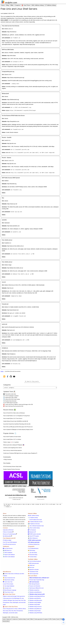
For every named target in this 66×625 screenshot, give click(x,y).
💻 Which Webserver (33, 538)
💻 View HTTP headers (33, 536)
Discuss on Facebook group (9, 534)
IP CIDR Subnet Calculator (11, 402)
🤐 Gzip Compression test (9, 577)
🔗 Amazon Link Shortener (34, 586)
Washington (15, 602)
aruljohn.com (11, 2)
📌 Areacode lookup (32, 554)
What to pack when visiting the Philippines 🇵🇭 (13, 444)
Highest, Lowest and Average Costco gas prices (14, 596)
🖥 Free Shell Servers (7, 548)
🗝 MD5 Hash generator (33, 563)
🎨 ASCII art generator (33, 573)
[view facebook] (8, 377)
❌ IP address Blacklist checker (35, 521)
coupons (46, 619)
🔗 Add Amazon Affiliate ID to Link (36, 588)
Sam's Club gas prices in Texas (10, 608)
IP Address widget (7, 540)
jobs (58, 619)
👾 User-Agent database (8, 586)
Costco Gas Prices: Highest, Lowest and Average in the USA (19, 404)
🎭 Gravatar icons (7, 588)
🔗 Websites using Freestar (34, 610)
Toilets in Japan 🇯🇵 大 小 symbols (11, 442)
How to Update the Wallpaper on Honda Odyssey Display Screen (18, 429)
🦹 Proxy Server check (8, 592)
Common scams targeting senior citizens (12, 447)
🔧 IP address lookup (33, 517)
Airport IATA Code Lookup (11, 397)
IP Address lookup (50, 5)
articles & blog (22, 619)
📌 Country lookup (32, 556)
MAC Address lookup (38, 5)
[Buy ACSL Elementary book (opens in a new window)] (16, 486)
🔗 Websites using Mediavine (35, 592)
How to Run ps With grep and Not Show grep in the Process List (17, 426)
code (28, 619)
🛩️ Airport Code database (9, 554)
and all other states (13, 612)
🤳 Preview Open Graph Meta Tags (36, 579)
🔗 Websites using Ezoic (33, 590)
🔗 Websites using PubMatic (34, 602)
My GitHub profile (7, 536)
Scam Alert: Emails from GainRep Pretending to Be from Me (16, 424)
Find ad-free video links (10, 394)
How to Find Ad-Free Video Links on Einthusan (14, 412)
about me (9, 619)
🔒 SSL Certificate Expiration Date (36, 525)
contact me (15, 619)
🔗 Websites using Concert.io (35, 606)
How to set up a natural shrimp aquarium (12, 450)
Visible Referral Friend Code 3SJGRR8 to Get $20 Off (15, 421)
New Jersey (15, 600)
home (4, 619)
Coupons (17, 5)
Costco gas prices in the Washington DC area (13, 598)
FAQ (61, 619)
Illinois (24, 608)
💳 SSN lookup (31, 550)
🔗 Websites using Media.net (34, 608)
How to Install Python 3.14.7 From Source (12, 418)
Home (3, 5)
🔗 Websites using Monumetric (35, 600)
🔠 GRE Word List (7, 550)
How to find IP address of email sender (12, 436)
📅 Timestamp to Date (33, 571)
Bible (12, 5)
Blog (7, 5)
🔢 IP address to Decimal (34, 523)
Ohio (24, 600)
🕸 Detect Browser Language (9, 590)
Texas (11, 602)
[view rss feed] (4, 377)
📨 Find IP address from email (35, 519)
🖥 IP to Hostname (32, 529)
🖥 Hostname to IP (32, 532)
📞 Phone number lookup (34, 527)
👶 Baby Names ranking (8, 579)
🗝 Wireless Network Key (33, 544)
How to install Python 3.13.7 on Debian (12, 439)
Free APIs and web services (9, 544)
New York (20, 600)
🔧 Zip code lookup (32, 552)
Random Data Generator (10, 401)
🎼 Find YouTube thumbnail (34, 561)
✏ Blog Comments (7, 459)
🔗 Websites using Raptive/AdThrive (36, 596)
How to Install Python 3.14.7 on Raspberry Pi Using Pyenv (16, 415)
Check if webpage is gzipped (11, 395)
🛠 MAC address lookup (33, 515)
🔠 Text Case (31, 567)
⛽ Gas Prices (26, 5)
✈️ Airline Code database (9, 556)
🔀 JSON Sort (31, 565)
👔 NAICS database (7, 552)
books (54, 619)
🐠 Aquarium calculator (33, 569)
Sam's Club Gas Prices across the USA (14, 406)
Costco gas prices (38, 619)
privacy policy (6, 621)
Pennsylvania (6, 602)
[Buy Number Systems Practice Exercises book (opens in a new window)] (41, 486)
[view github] (11, 377)
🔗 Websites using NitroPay (34, 598)
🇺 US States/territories (33, 548)
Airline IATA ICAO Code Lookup (12, 399)
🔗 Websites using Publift (34, 604)
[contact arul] (14, 377)
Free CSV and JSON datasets (10, 542)
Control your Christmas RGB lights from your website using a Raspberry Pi (20, 453)
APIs (50, 619)
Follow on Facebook (7, 532)
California (5, 600)
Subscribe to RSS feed (8, 529)
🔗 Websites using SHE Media (35, 612)
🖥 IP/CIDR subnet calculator (34, 534)
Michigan (10, 600)
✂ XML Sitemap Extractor (34, 583)
